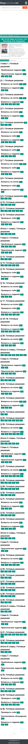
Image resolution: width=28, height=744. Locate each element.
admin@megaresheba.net (14, 742)
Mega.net (9, 2)
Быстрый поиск (4, 60)
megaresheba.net (13, 740)
